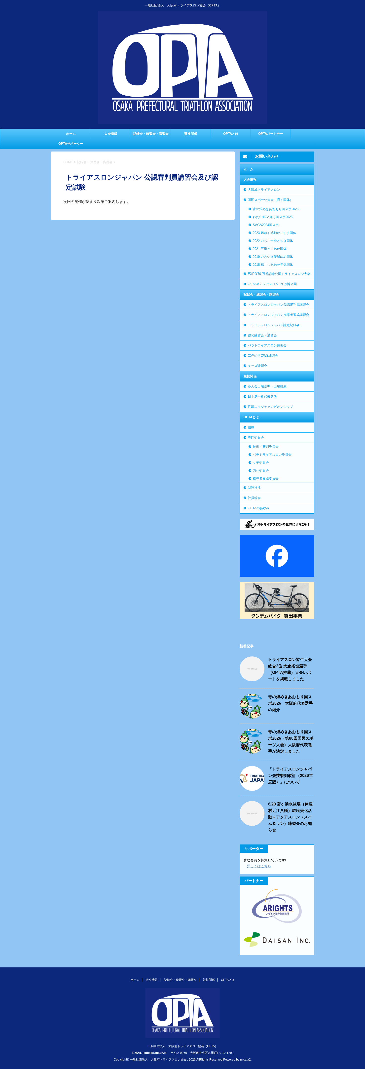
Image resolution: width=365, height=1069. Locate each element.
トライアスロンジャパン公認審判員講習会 (278, 304)
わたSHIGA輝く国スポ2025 (272, 217)
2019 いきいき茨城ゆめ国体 (273, 257)
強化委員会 (261, 470)
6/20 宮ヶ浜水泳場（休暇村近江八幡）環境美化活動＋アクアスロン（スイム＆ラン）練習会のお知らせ (290, 817)
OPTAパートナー (270, 134)
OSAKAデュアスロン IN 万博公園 (272, 284)
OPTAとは (230, 134)
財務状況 (254, 488)
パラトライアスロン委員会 (272, 455)
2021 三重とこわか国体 (270, 249)
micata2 (245, 1059)
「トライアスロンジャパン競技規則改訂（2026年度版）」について (290, 775)
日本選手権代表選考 (262, 396)
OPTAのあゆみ (258, 508)
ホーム (71, 134)
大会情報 (110, 134)
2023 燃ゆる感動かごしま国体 (274, 233)
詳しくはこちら (259, 866)
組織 (251, 427)
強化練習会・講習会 (262, 335)
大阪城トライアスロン (264, 189)
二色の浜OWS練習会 (263, 355)
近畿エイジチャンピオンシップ (270, 407)
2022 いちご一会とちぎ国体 (273, 241)
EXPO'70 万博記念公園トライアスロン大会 (279, 274)
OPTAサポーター (70, 144)
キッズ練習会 (257, 366)
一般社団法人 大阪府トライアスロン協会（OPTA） (182, 1046)
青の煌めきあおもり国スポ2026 (275, 209)
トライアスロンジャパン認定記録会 (273, 325)
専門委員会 (256, 437)
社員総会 (254, 498)
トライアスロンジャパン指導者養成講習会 (278, 315)
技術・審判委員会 (266, 447)
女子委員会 (261, 462)
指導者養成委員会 (266, 478)
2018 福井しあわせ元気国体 (273, 265)
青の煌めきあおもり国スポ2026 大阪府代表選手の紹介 (290, 703)
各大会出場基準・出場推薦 (267, 386)
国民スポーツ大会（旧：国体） (270, 200)
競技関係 (190, 134)
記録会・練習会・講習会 (151, 134)
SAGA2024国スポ (266, 225)
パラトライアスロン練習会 (267, 345)
